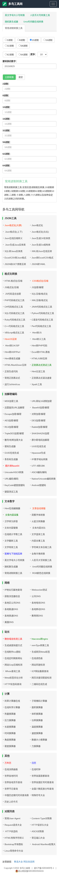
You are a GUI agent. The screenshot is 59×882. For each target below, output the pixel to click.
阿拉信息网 (28, 861)
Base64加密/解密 (40, 407)
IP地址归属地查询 (13, 590)
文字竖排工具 (38, 534)
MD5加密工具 (11, 401)
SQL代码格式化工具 (14, 313)
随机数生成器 (11, 21)
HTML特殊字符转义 (14, 838)
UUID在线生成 (39, 446)
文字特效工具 (11, 547)
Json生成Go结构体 (41, 244)
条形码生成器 (11, 459)
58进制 (24, 45)
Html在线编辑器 (12, 508)
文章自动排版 (38, 508)
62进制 (10, 54)
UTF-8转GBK (38, 466)
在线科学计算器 (12, 707)
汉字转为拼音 (11, 521)
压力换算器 (10, 720)
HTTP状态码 (11, 831)
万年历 (8, 763)
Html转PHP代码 (39, 345)
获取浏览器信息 (12, 596)
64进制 (24, 54)
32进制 (10, 45)
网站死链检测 (38, 664)
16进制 (48, 40)
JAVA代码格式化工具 (42, 306)
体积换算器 (37, 714)
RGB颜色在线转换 (41, 573)
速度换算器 (37, 733)
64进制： (7, 165)
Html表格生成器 (12, 358)
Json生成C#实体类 (41, 238)
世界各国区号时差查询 (43, 782)
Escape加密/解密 (13, 414)
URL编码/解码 (11, 478)
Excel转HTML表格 (41, 352)
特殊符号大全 (38, 795)
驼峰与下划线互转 (13, 553)
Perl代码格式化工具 (41, 326)
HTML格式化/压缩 (13, 281)
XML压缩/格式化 (40, 300)
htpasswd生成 (38, 453)
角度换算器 (10, 739)
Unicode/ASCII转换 (14, 472)
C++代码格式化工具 (14, 326)
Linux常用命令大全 (14, 850)
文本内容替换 (11, 528)
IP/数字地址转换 (40, 459)
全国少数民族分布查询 (43, 788)
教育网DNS (37, 615)
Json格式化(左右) (40, 232)
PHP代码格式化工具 (14, 300)
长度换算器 (10, 726)
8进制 (22, 40)
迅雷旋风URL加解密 (14, 407)
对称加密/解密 (38, 414)
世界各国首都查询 (40, 776)
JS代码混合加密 (13, 294)
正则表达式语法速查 (41, 378)
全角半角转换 (38, 553)
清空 (20, 77)
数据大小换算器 (39, 739)
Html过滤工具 (38, 371)
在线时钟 (36, 769)
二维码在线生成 (39, 684)
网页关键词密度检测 (41, 677)
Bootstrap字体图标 (14, 844)
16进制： (7, 119)
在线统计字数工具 (13, 534)
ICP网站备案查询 (40, 671)
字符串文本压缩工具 (41, 547)
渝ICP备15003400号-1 (44, 868)
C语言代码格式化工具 (42, 319)
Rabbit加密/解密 (40, 427)
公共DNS (36, 596)
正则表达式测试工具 (41, 365)
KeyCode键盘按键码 (15, 485)
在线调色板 (37, 658)
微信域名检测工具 (13, 639)
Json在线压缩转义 (13, 238)
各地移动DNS (38, 609)
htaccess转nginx (40, 639)
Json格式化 (37, 225)
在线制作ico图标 (13, 652)
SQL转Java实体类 (13, 251)
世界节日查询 (11, 788)
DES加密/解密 (38, 420)
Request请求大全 (13, 825)
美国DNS (9, 622)
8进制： (6, 95)
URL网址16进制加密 (42, 401)
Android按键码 (39, 485)
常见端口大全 (38, 838)
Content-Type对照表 (42, 818)
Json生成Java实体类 (15, 244)
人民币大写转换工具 (40, 15)
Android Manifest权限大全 (45, 844)
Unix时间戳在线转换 (33, 21)
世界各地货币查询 (13, 782)
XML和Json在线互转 (42, 251)
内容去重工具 (38, 540)
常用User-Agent (12, 818)
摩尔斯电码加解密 (40, 440)
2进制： (6, 84)
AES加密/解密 (11, 420)
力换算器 (36, 746)
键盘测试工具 (11, 491)
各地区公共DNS (12, 602)
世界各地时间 (11, 776)
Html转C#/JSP (12, 345)
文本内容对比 (38, 528)
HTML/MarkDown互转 (15, 365)
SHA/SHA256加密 (40, 433)
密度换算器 (10, 746)
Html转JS (37, 332)
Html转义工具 (39, 339)
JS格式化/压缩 (12, 287)
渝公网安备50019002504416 (31, 871)
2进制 (10, 40)
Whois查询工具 (12, 671)
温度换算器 (37, 726)
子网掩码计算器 (39, 701)
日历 (34, 763)
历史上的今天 (11, 801)
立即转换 (9, 77)
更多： (34, 54)
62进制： (7, 154)
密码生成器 (10, 446)
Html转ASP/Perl (12, 352)
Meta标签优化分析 (14, 677)
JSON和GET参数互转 (15, 264)
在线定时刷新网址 (13, 658)
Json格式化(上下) (13, 232)
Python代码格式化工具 (43, 313)
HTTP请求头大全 (40, 825)
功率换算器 (37, 720)
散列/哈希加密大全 (14, 440)
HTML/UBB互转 (39, 358)
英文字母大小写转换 (15, 15)
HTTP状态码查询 (13, 684)
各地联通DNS (11, 609)
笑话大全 (18, 861)
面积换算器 (37, 707)
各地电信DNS (38, 602)
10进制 (35, 40)
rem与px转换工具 (40, 645)
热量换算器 (10, 714)
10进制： (7, 107)
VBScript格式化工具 (14, 332)
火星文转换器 (38, 521)
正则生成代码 (11, 371)
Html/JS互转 (11, 339)
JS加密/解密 (38, 287)
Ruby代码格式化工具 (15, 319)
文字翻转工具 (11, 540)
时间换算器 (10, 733)
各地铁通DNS (11, 615)
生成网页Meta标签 (41, 652)
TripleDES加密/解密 (14, 433)
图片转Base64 (12, 466)
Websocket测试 (39, 590)
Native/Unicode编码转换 (44, 478)
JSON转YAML (38, 264)
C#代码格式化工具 (14, 306)
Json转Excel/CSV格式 (42, 257)
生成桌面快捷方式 (13, 645)
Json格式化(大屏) (13, 225)
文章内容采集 (11, 515)
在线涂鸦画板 (11, 769)
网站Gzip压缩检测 (13, 664)
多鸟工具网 (15, 4)
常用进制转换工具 (13, 28)
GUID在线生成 (12, 453)
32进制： (7, 130)
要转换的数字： (10, 61)
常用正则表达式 (12, 378)
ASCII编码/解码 (39, 472)
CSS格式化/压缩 (40, 281)
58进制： (7, 142)
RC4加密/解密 (11, 427)
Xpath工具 (37, 384)
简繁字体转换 (38, 515)
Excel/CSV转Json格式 (15, 257)
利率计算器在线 (12, 701)
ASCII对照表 (38, 831)
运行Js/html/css (12, 384)
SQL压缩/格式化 (40, 294)
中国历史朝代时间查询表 (17, 795)
